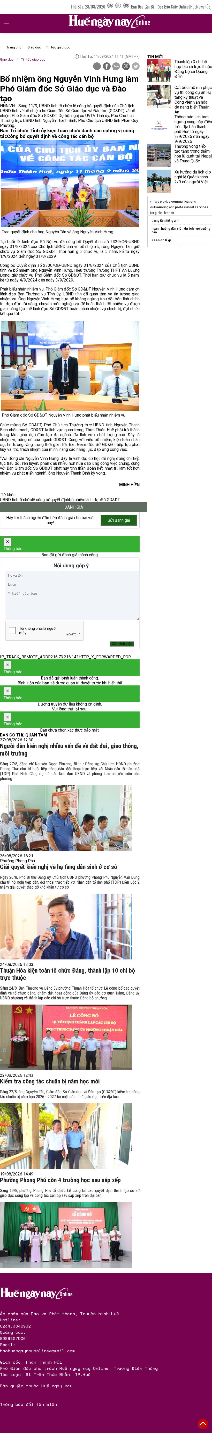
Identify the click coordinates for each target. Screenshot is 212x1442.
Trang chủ (13, 47)
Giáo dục (34, 47)
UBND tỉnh (9, 499)
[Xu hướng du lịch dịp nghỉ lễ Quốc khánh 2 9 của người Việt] (159, 181)
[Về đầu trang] (203, 1424)
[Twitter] (136, 66)
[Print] (97, 66)
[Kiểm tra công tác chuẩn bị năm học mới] (66, 1136)
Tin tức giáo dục (58, 47)
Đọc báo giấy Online (172, 7)
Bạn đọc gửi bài (143, 7)
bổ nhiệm (77, 499)
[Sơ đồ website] (110, 7)
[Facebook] (118, 7)
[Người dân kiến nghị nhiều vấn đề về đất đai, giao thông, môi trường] (66, 818)
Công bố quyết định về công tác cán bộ (50, 136)
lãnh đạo (93, 499)
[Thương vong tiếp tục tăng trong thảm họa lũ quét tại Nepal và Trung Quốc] (159, 155)
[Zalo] (116, 66)
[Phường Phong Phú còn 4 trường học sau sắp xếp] (66, 1235)
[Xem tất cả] (9, 23)
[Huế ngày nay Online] (112, 23)
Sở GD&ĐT (110, 499)
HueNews (197, 7)
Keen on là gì (161, 240)
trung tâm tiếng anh (165, 220)
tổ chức (25, 499)
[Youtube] (126, 7)
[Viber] (126, 66)
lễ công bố (41, 499)
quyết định (59, 499)
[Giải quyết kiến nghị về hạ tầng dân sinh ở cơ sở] (66, 926)
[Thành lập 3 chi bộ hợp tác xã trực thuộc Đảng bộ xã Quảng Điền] (159, 70)
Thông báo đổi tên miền (28, 1404)
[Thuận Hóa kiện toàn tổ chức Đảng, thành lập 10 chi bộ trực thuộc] (66, 1037)
